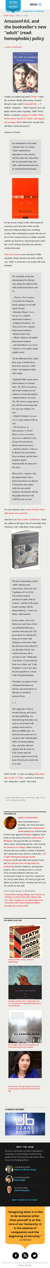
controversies (30, 797)
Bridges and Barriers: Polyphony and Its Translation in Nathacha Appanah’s (24, 1003)
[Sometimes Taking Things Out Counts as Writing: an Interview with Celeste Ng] (25, 1068)
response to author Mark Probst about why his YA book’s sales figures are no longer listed (24, 118)
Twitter (34, 96)
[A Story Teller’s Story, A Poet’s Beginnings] (25, 941)
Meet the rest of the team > (25, 1200)
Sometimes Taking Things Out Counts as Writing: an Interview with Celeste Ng (25, 895)
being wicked (25, 1265)
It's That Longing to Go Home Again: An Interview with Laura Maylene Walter (24, 901)
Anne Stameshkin (14, 47)
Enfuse (28, 834)
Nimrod (30, 831)
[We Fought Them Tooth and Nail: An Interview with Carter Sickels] (25, 1026)
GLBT (37, 797)
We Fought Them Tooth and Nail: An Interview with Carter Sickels (23, 1046)
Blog (22, 797)
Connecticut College (15, 847)
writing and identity (18, 800)
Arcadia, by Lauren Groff (16, 905)
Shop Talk (8, 16)
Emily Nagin (19, 1180)
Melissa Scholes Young (25, 1169)
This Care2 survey (12, 254)
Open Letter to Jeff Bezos (28, 519)
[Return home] (13, 7)
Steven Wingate (22, 1190)
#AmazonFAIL (30, 103)
